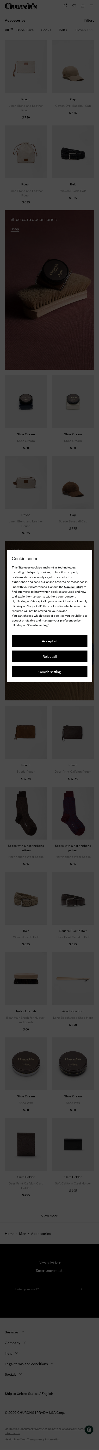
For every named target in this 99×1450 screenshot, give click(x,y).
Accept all (49, 640)
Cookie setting (49, 671)
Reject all (50, 656)
